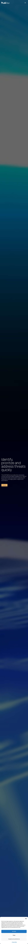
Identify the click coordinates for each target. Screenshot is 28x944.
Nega (14, 935)
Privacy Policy (14, 942)
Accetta (14, 931)
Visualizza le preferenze (14, 939)
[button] (26, 918)
